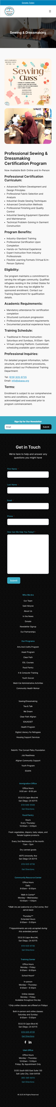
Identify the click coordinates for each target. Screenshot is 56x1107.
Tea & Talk (28, 706)
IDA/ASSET (28, 722)
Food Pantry (28, 667)
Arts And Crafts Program (28, 647)
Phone (10, 516)
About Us (28, 611)
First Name (12, 469)
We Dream (28, 711)
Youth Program (28, 765)
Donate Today (28, 3)
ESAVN (28, 771)
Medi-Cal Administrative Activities (28, 683)
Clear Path (28, 657)
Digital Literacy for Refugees (28, 732)
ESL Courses (28, 662)
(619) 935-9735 (18, 377)
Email (10, 500)
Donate (28, 621)
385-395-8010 (28, 1078)
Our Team (28, 601)
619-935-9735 (28, 1032)
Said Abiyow (28, 606)
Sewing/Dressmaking (28, 701)
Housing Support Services (28, 737)
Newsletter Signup (28, 626)
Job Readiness (28, 755)
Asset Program (28, 652)
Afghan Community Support (28, 760)
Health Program (28, 727)
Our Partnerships (28, 632)
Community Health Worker (28, 688)
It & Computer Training (28, 673)
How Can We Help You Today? (21, 532)
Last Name (12, 484)
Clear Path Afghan (28, 716)
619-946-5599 (28, 805)
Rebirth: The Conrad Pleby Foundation (28, 750)
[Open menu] (50, 11)
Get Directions (28, 809)
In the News (28, 616)
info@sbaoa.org (20, 380)
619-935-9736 (28, 864)
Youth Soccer (28, 678)
